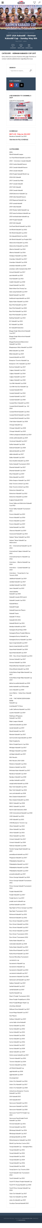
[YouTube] (11, 85)
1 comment (13, 47)
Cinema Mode (29, 47)
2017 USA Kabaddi (13, 33)
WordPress (21, 1220)
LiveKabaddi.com (27, 1218)
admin (25, 41)
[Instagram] (21, 85)
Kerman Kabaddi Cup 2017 (26, 33)
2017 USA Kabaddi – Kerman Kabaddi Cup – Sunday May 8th (21, 37)
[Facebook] (16, 85)
